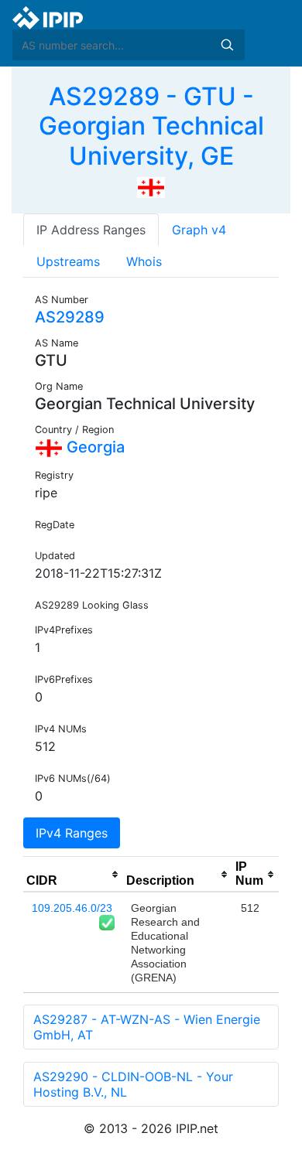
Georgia (94, 447)
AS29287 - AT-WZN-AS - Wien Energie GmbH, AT (146, 1027)
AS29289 (70, 317)
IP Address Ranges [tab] (91, 229)
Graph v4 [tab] (199, 229)
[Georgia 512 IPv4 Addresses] (151, 186)
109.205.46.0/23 (72, 908)
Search (226, 44)
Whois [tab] (144, 261)
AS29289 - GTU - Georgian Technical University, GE (151, 126)
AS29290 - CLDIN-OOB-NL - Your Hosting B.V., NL (133, 1084)
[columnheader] (73, 874)
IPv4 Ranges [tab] (72, 833)
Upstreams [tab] (68, 261)
